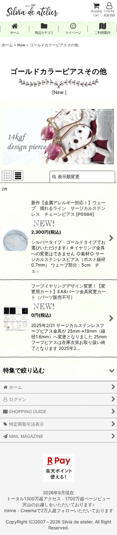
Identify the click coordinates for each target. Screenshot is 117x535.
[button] (58, 370)
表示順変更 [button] (69, 176)
